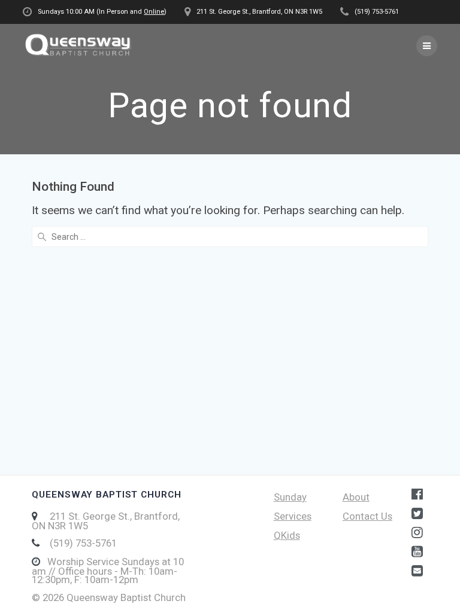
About (356, 497)
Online (154, 12)
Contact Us (367, 516)
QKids (287, 535)
